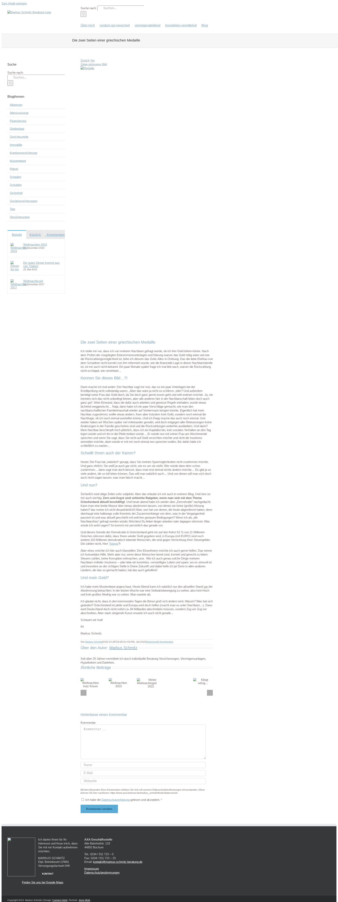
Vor (92, 60)
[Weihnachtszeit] (19, 287)
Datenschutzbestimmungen (102, 872)
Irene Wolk (84, 900)
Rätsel (14, 168)
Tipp (12, 209)
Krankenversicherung (23, 152)
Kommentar (88, 722)
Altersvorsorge (19, 113)
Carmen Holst (59, 900)
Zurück (85, 60)
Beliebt (17, 234)
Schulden (16, 185)
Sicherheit (16, 193)
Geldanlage (17, 128)
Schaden (15, 177)
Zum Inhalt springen (14, 3)
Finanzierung (18, 121)
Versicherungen (20, 217)
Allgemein (151, 641)
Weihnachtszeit (33, 281)
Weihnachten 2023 (35, 244)
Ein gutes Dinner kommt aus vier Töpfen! (41, 264)
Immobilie (16, 144)
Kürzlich (35, 234)
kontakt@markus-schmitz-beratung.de (117, 861)
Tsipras (113, 543)
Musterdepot (18, 160)
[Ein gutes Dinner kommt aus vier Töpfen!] (16, 269)
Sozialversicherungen (23, 201)
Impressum (91, 868)
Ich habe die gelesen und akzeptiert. (123, 799)
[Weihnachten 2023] (19, 251)
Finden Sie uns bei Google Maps (42, 882)
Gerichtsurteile (19, 136)
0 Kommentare (165, 641)
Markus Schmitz (93, 641)
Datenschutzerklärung (116, 799)
